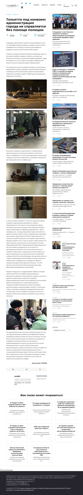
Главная (36, 5)
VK (23, 382)
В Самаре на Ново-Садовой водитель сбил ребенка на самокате (17, 404)
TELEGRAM (17, 382)
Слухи (59, 5)
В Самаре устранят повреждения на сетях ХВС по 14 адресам (64, 91)
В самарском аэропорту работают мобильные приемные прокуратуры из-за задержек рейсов (66, 404)
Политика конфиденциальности (24, 490)
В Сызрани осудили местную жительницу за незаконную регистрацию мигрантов (66, 428)
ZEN (15, 384)
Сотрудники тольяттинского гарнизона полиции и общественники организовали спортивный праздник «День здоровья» (63, 35)
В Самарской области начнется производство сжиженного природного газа (64, 123)
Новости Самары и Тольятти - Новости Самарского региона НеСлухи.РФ (42, 488)
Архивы (55, 327)
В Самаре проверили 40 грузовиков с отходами (41, 404)
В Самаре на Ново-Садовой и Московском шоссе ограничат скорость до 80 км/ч (16, 428)
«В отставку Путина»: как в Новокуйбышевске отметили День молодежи (69, 247)
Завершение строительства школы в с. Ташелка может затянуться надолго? (62, 185)
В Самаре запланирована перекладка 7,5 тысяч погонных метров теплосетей (64, 157)
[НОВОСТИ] (64, 29)
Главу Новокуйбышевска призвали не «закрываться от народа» (68, 267)
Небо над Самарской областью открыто (41, 427)
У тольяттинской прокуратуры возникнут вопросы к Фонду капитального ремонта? (63, 215)
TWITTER (27, 382)
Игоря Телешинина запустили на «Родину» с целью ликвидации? (64, 172)
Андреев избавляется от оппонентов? (61, 229)
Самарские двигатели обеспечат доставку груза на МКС (63, 286)
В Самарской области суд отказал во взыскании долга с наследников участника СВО (41, 451)
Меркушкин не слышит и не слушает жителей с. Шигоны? (63, 201)
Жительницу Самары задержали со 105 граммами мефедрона (64, 315)
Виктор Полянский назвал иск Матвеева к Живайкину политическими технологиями (17, 451)
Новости (44, 5)
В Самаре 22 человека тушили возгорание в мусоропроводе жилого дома (62, 301)
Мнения (52, 5)
